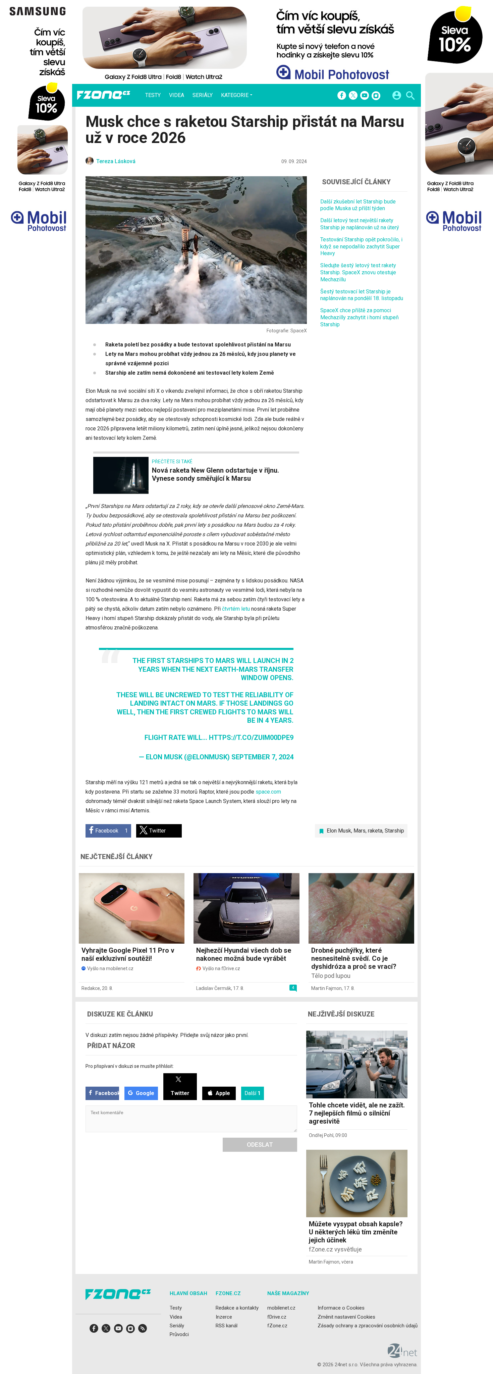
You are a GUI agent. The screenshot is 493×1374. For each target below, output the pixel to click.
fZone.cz (277, 1326)
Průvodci (179, 1334)
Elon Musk (339, 830)
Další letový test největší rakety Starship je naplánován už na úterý (359, 224)
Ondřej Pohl (321, 1135)
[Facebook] (341, 96)
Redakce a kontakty (237, 1308)
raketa (375, 830)
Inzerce (224, 1317)
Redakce (90, 988)
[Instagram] (376, 96)
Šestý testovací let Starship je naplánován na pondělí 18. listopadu (361, 295)
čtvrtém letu (236, 609)
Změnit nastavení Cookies (346, 1317)
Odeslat (260, 1144)
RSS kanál (226, 1326)
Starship (394, 830)
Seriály (203, 95)
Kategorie (235, 95)
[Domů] (103, 95)
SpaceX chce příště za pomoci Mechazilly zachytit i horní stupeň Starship (359, 317)
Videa (176, 95)
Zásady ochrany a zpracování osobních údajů (368, 1326)
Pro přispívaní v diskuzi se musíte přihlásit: (130, 1066)
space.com (268, 792)
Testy (153, 95)
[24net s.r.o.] (403, 1356)
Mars (359, 830)
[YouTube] (364, 96)
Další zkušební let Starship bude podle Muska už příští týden (358, 205)
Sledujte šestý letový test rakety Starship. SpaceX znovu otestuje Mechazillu (358, 272)
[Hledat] (410, 96)
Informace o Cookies (341, 1308)
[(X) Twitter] (353, 96)
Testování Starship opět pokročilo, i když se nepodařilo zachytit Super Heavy (361, 246)
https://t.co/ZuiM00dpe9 (251, 737)
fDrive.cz (276, 1317)
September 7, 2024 (262, 757)
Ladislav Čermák (213, 988)
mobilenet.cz (281, 1308)
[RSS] (142, 1330)
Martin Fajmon (326, 988)
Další (252, 1093)
